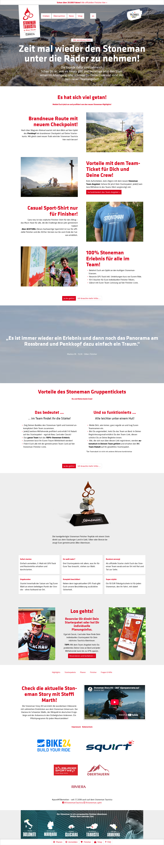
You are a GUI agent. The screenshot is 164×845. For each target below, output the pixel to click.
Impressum (76, 726)
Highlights (56, 672)
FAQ (109, 842)
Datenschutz (87, 726)
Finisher (93, 672)
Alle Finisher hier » (70, 2)
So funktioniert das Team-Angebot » (104, 192)
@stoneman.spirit (93, 802)
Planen (83, 672)
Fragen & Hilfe (106, 672)
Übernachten (59, 16)
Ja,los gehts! (69, 298)
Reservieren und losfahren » (82, 655)
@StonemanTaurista (73, 802)
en (93, 16)
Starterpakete (70, 672)
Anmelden (73, 842)
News (71, 16)
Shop (80, 16)
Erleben (46, 16)
